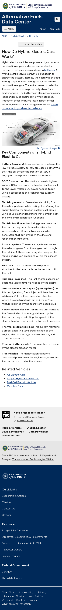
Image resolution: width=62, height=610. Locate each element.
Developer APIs (11, 435)
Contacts (55, 29)
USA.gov (7, 571)
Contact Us (8, 508)
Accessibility (26, 592)
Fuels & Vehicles (18, 36)
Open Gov (8, 592)
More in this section (32, 44)
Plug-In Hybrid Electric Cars (23, 378)
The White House (12, 578)
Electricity (33, 36)
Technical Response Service (31, 417)
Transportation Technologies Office (33, 459)
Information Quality (13, 596)
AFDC (4, 36)
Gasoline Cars (15, 386)
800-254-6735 (25, 420)
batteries (49, 70)
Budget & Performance (15, 530)
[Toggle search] (57, 19)
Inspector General (12, 549)
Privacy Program (11, 555)
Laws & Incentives (13, 431)
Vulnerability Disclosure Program (20, 600)
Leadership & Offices (14, 495)
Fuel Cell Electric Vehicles (21, 382)
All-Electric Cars (16, 374)
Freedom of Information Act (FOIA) (22, 543)
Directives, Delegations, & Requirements (24, 536)
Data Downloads (38, 431)
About (43, 29)
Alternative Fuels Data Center (22, 19)
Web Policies (36, 596)
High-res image (48, 148)
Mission (6, 502)
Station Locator (36, 427)
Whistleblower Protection (16, 603)
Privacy (42, 592)
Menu (10, 28)
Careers (6, 514)
